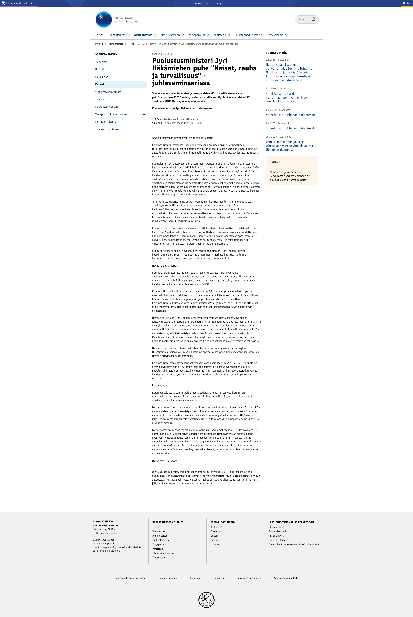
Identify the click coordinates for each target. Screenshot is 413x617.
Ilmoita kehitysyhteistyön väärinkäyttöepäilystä (294, 544)
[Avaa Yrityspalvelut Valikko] (208, 35)
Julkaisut (100, 99)
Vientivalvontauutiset (108, 92)
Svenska (208, 3)
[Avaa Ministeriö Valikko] (228, 35)
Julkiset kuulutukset (107, 129)
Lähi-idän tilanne (105, 121)
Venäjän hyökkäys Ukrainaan (112, 114)
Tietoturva (218, 577)
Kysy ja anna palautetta (286, 577)
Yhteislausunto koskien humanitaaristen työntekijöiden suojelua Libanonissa (287, 97)
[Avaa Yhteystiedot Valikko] (286, 35)
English (220, 3)
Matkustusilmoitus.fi (279, 540)
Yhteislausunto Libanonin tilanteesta (291, 115)
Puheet (132, 43)
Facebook (216, 540)
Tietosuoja (195, 577)
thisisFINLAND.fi (277, 535)
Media (406, 3)
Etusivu (99, 43)
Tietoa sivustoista (167, 577)
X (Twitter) (216, 527)
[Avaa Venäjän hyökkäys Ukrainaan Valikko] (144, 114)
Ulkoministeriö (276, 527)
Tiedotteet (101, 62)
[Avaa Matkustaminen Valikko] (183, 35)
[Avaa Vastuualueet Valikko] (128, 35)
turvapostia (105, 547)
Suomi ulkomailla (278, 531)
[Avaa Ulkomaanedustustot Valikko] (262, 35)
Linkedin (215, 535)
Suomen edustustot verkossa (130, 577)
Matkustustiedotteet (107, 106)
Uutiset (99, 69)
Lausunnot (101, 77)
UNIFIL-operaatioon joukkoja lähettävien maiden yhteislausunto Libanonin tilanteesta (289, 145)
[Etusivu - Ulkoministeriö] (121, 19)
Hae (314, 19)
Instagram (216, 531)
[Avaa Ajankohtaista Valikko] (155, 35)
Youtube (215, 544)
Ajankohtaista (115, 43)
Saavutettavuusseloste (249, 577)
